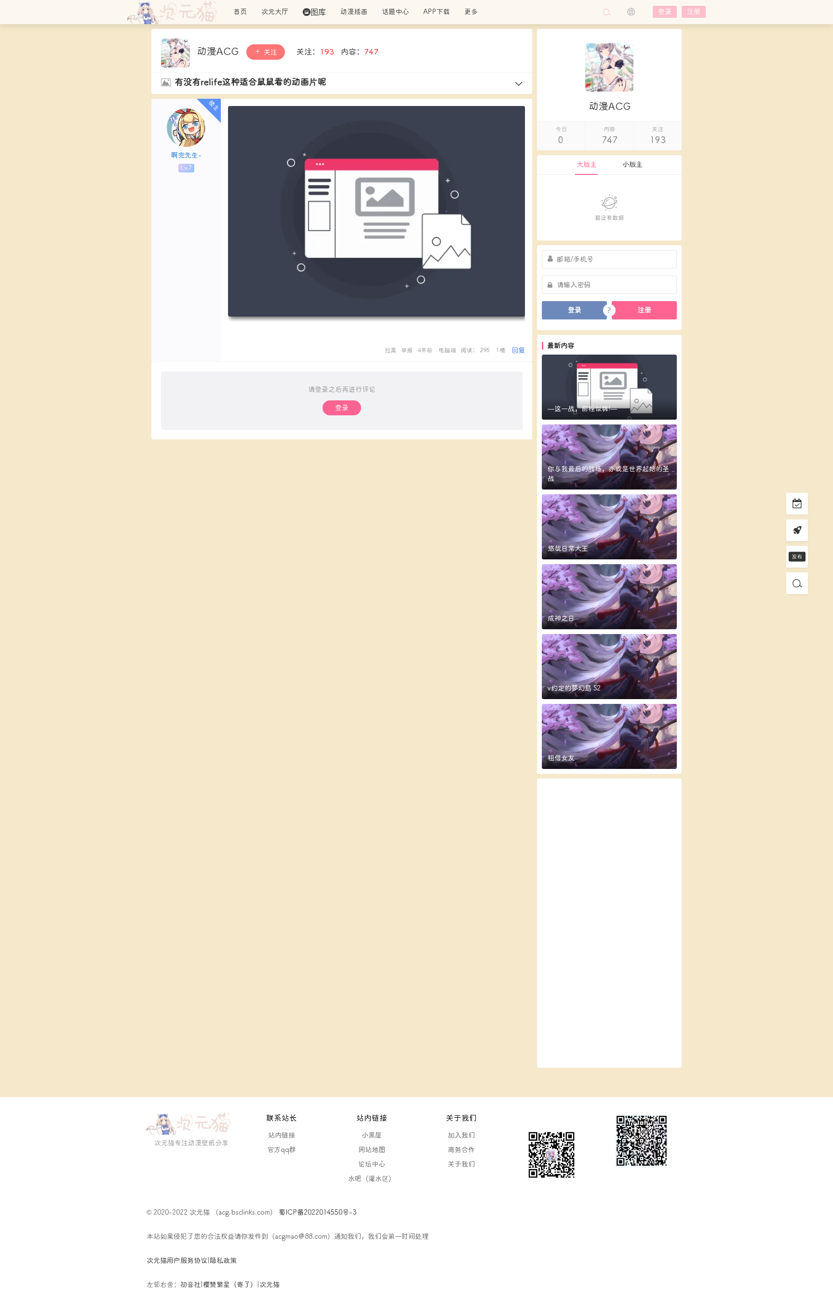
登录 (665, 11)
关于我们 (461, 1164)
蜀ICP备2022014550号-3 (316, 1212)
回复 (518, 350)
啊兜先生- (186, 155)
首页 (240, 11)
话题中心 (395, 11)
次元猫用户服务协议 (177, 1260)
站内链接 (281, 1135)
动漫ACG (219, 51)
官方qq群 (281, 1149)
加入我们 (461, 1135)
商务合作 (461, 1149)
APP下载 (436, 11)
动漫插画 (353, 11)
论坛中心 (371, 1164)
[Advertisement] (609, 923)
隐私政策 (223, 1260)
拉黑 (390, 350)
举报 (407, 350)
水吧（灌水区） (371, 1178)
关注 (269, 52)
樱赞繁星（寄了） (230, 1284)
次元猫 (175, 12)
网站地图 (371, 1149)
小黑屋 (372, 1135)
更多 (471, 11)
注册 (693, 11)
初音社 (190, 1284)
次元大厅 (274, 11)
